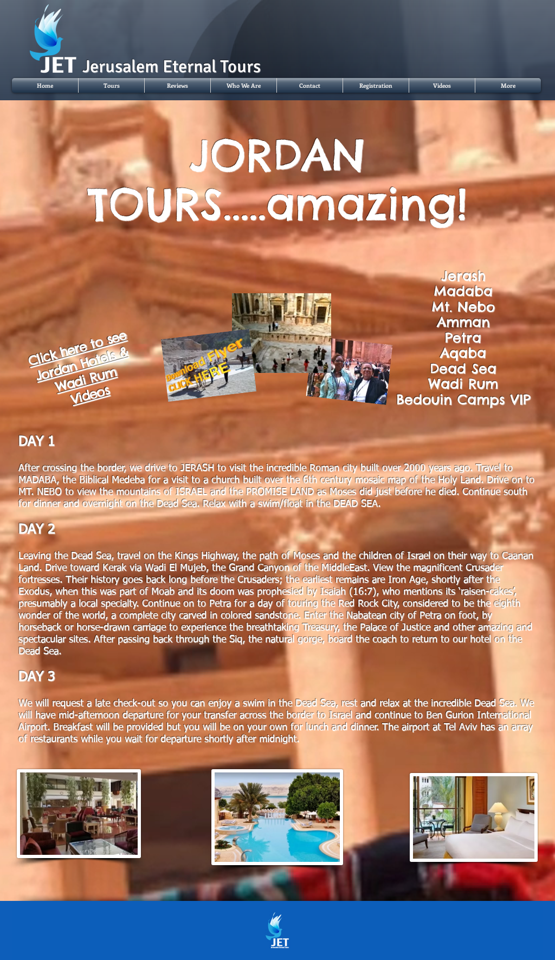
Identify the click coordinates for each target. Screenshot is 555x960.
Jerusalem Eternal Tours (171, 66)
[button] (111, 85)
